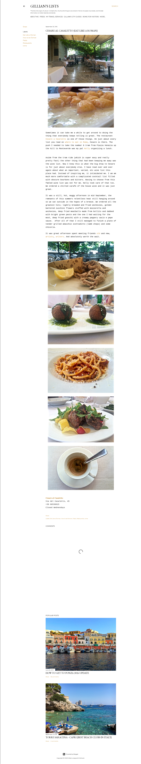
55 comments (55, 677)
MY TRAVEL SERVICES (54, 17)
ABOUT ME (34, 17)
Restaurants (27, 43)
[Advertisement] (81, 594)
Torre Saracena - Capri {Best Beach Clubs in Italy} (79, 737)
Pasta (25, 40)
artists (50, 237)
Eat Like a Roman (29, 35)
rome (25, 46)
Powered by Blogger (72, 754)
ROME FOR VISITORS (91, 17)
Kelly (86, 149)
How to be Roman (29, 38)
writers (60, 237)
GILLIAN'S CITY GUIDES (73, 17)
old (98, 233)
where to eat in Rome (76, 142)
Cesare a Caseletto (56, 139)
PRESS (42, 17)
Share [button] (25, 27)
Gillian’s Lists (44, 6)
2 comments (54, 741)
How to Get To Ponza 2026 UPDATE (67, 673)
